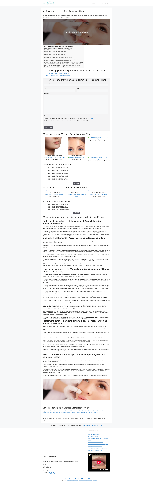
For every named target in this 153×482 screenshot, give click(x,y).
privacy (92, 118)
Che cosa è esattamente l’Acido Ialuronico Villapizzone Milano (57, 60)
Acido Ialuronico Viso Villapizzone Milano (53, 53)
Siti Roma (95, 480)
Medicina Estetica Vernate (94, 434)
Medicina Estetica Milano (93, 3)
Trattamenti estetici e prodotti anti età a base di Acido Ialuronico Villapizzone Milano (62, 63)
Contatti (107, 3)
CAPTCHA (46, 123)
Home (84, 3)
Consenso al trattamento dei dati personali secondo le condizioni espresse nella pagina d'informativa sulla (69, 118)
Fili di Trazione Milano (91, 412)
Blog (102, 3)
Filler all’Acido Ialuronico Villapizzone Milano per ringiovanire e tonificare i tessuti (62, 65)
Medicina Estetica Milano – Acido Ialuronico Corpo (55, 54)
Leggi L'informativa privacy (68, 478)
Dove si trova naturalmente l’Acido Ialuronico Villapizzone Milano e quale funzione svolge (63, 62)
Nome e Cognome (49, 83)
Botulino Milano (77, 410)
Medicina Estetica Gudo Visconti (95, 442)
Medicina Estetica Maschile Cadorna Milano (98, 448)
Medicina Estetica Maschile (78, 412)
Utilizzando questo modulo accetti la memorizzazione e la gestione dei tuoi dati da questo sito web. (66, 120)
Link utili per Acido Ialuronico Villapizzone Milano (55, 66)
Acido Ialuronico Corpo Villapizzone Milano (53, 56)
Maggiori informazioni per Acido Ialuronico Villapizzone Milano (58, 57)
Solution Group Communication (85, 480)
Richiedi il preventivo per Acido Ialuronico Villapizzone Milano (57, 49)
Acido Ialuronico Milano (67, 410)
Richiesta (47, 93)
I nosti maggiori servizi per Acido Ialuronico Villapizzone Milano (58, 48)
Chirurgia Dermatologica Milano (92, 425)
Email (78, 88)
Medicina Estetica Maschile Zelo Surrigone (98, 444)
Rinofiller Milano (92, 410)
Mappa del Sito (87, 478)
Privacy (46, 115)
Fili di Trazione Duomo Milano (95, 446)
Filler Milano (85, 410)
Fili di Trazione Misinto (93, 436)
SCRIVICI (76, 183)
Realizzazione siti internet (72, 480)
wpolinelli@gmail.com (52, 473)
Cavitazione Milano (66, 412)
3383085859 (51, 472)
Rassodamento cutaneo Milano (54, 412)
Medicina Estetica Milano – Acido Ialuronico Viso (55, 51)
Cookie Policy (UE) (79, 478)
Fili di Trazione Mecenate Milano (95, 450)
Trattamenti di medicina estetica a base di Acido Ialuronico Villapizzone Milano (61, 59)
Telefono (46, 88)
